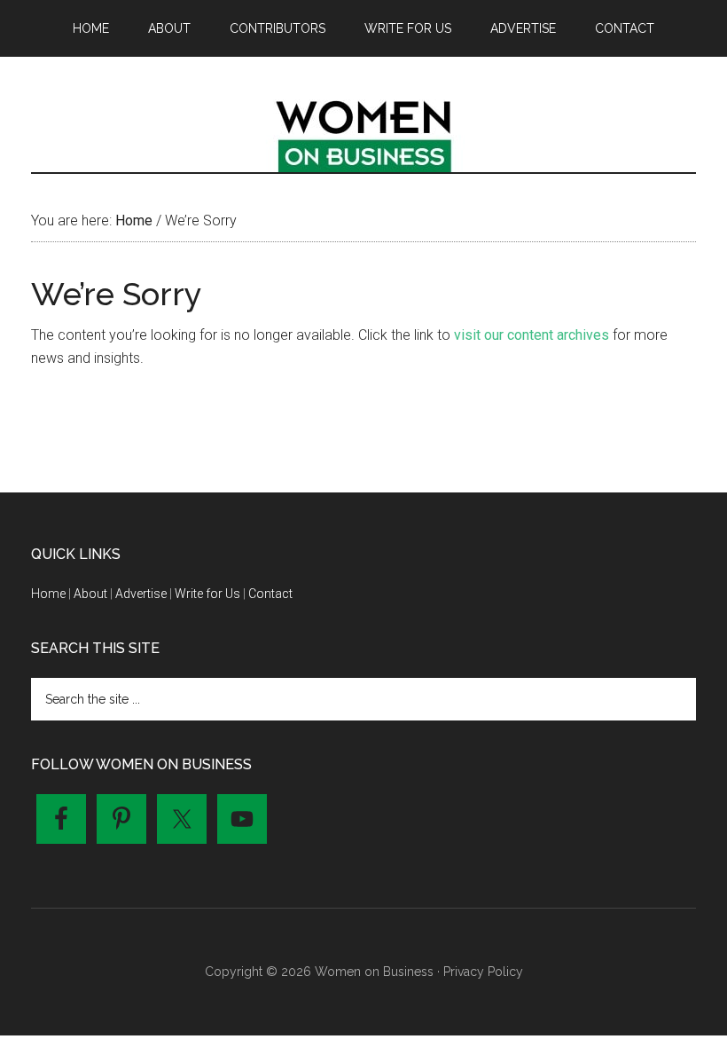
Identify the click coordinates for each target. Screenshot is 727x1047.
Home (48, 593)
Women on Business (363, 132)
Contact (270, 593)
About (90, 593)
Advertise (141, 593)
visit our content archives (531, 335)
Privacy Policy (483, 971)
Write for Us (207, 593)
